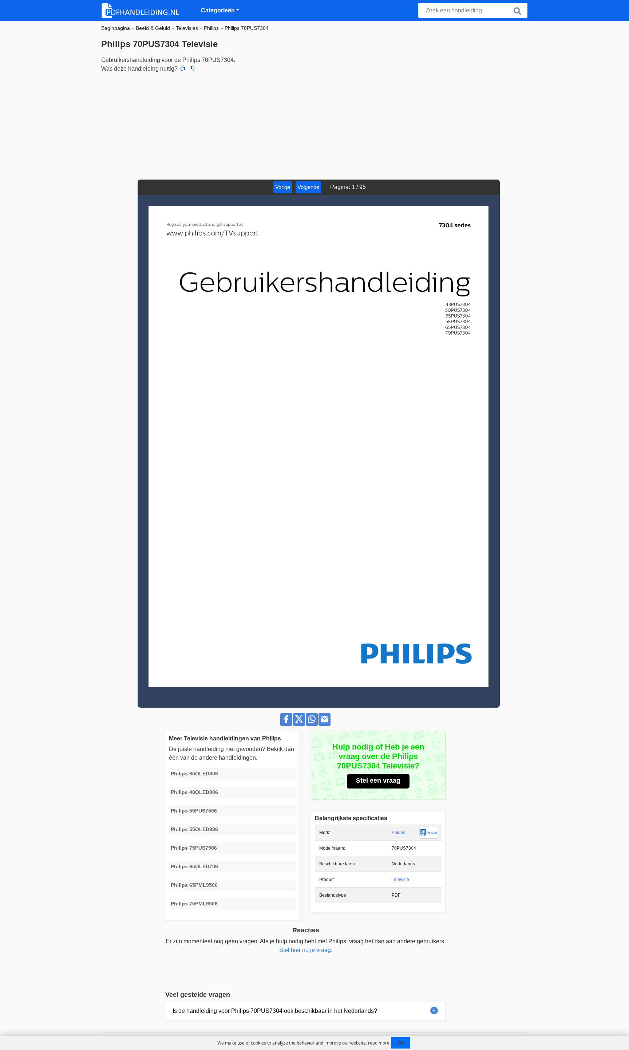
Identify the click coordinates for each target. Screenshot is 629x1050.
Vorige (282, 187)
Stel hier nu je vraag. (305, 950)
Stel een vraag (378, 780)
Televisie (400, 879)
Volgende (308, 187)
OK (400, 1043)
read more (378, 1043)
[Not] (193, 69)
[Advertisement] (314, 125)
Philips (398, 832)
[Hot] (183, 69)
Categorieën (218, 10)
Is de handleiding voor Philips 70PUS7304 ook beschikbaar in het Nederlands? (275, 1011)
